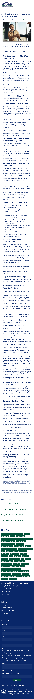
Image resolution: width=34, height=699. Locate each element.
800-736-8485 (7, 588)
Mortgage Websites (12, 693)
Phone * (3, 642)
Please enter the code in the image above (12, 673)
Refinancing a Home (21, 19)
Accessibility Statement (7, 607)
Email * (3, 636)
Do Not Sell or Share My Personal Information (12, 685)
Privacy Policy (4, 613)
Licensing (3, 605)
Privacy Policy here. (21, 660)
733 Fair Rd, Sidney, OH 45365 (10, 586)
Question (4, 663)
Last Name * (5, 630)
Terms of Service (5, 616)
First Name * (5, 624)
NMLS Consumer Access (7, 610)
